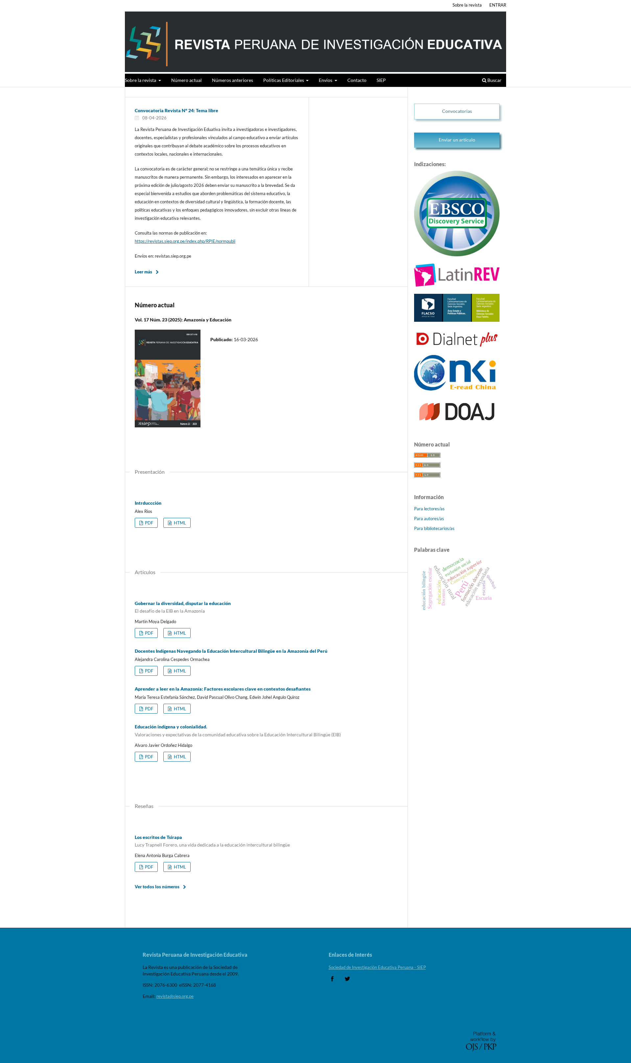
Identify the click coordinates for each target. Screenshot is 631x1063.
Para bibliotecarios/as (434, 528)
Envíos (326, 80)
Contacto (356, 80)
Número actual (186, 80)
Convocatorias (457, 111)
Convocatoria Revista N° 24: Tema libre (176, 110)
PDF (148, 522)
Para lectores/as (429, 508)
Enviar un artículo (457, 139)
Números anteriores (232, 80)
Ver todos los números (157, 886)
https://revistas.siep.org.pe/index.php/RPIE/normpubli (185, 241)
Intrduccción (148, 503)
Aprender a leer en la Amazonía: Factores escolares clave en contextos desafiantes (223, 689)
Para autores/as (429, 518)
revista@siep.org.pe (175, 996)
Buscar (494, 80)
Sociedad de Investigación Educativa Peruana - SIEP (377, 967)
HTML (179, 522)
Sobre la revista (141, 80)
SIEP (381, 80)
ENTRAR (497, 5)
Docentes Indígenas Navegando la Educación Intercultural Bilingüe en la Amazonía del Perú (231, 651)
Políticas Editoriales (284, 80)
